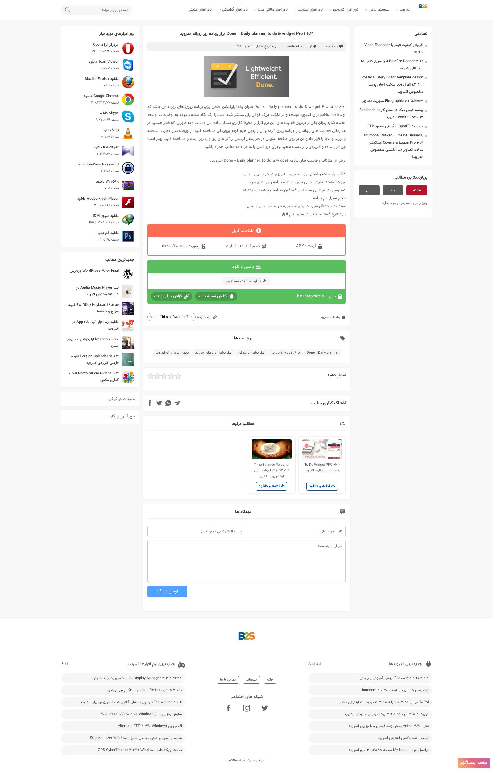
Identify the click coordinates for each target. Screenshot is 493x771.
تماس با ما (228, 680)
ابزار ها (336, 317)
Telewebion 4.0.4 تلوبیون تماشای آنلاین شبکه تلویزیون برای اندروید (131, 702)
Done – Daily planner (322, 352)
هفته (417, 190)
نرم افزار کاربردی (345, 10)
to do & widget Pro (286, 352)
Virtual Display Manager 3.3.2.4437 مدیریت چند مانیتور (137, 678)
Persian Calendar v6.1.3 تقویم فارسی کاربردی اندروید (95, 360)
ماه (393, 190)
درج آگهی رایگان (122, 416)
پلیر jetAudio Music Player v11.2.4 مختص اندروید (97, 291)
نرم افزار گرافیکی (235, 10)
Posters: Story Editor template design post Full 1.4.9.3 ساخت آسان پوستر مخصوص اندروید (392, 85)
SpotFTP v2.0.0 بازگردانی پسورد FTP (395, 126)
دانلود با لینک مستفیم (243, 281)
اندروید (405, 10)
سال (369, 190)
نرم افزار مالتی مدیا (273, 10)
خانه (270, 680)
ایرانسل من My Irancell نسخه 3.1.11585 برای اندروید (389, 750)
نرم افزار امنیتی (200, 10)
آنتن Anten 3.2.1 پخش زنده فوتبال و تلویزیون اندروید (389, 726)
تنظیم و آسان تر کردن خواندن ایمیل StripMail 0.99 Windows (136, 738)
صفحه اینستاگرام (473, 763)
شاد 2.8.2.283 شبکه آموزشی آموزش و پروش (394, 678)
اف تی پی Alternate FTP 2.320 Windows (150, 726)
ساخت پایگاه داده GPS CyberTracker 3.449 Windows (140, 750)
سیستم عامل (379, 10)
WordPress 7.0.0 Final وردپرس (94, 271)
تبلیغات (251, 680)
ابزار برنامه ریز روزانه (252, 352)
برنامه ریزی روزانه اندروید (172, 352)
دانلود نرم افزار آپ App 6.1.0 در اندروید (95, 325)
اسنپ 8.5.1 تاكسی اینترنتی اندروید (403, 738)
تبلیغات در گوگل (122, 399)
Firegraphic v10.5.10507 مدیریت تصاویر (392, 101)
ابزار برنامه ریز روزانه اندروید (213, 352)
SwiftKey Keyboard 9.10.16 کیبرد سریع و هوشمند (93, 308)
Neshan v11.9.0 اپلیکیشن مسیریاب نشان (92, 342)
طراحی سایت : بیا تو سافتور (247, 760)
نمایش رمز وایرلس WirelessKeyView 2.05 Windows (141, 714)
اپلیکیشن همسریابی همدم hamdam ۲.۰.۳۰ (395, 690)
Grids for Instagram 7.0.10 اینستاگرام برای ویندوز (144, 690)
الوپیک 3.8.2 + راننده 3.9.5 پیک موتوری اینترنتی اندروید (386, 714)
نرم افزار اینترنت (310, 10)
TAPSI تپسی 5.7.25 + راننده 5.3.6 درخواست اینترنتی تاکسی (383, 702)
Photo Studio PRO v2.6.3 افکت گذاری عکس (94, 377)
